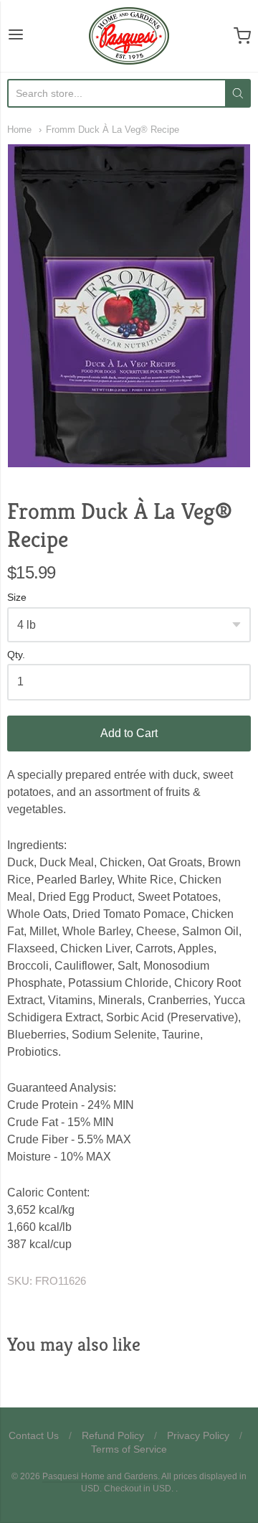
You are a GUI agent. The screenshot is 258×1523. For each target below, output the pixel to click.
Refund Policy (113, 1435)
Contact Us (34, 1435)
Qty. (16, 655)
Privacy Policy (198, 1435)
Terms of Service (129, 1449)
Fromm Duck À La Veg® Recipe (112, 129)
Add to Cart (129, 733)
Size (17, 597)
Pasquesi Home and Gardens (100, 1476)
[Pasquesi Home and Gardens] (129, 36)
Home (19, 129)
